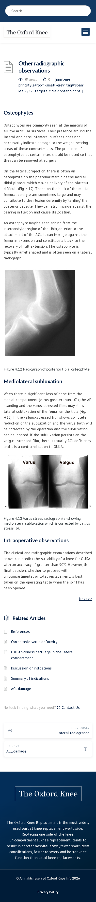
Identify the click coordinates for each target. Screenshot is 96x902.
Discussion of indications (31, 668)
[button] (85, 32)
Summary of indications (30, 678)
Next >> (85, 598)
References (20, 631)
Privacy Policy (47, 892)
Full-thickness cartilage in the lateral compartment (42, 655)
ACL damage (21, 688)
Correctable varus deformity (34, 641)
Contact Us (71, 707)
